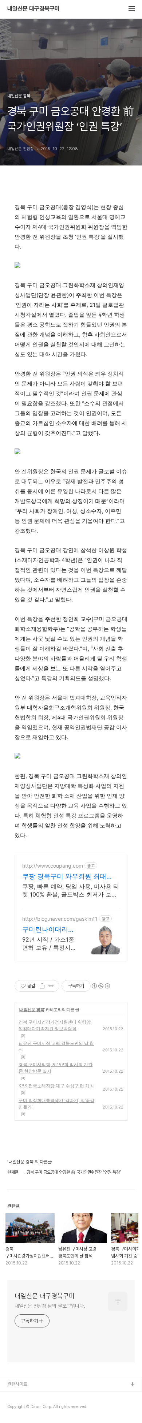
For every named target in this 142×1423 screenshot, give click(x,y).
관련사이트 (17, 1384)
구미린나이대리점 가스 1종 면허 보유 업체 (48, 929)
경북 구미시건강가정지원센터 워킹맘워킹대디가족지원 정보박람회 (55, 1025)
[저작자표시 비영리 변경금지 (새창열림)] (100, 986)
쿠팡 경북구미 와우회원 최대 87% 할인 (64, 876)
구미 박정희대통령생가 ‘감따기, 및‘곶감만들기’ (56, 1104)
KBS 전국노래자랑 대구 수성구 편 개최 (56, 1085)
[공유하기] (42, 985)
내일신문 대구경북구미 (33, 8)
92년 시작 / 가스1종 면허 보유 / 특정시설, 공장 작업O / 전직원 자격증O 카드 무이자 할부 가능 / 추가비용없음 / (48, 943)
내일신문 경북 (31, 1009)
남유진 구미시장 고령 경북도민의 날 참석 (56, 1046)
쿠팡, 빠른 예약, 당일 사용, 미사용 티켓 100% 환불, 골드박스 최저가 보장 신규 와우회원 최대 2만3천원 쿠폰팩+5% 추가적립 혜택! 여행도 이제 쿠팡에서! (70, 890)
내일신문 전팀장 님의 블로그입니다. (50, 1306)
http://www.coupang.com (52, 866)
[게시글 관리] (51, 985)
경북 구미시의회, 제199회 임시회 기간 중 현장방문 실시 (55, 1068)
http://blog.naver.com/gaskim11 (60, 919)
